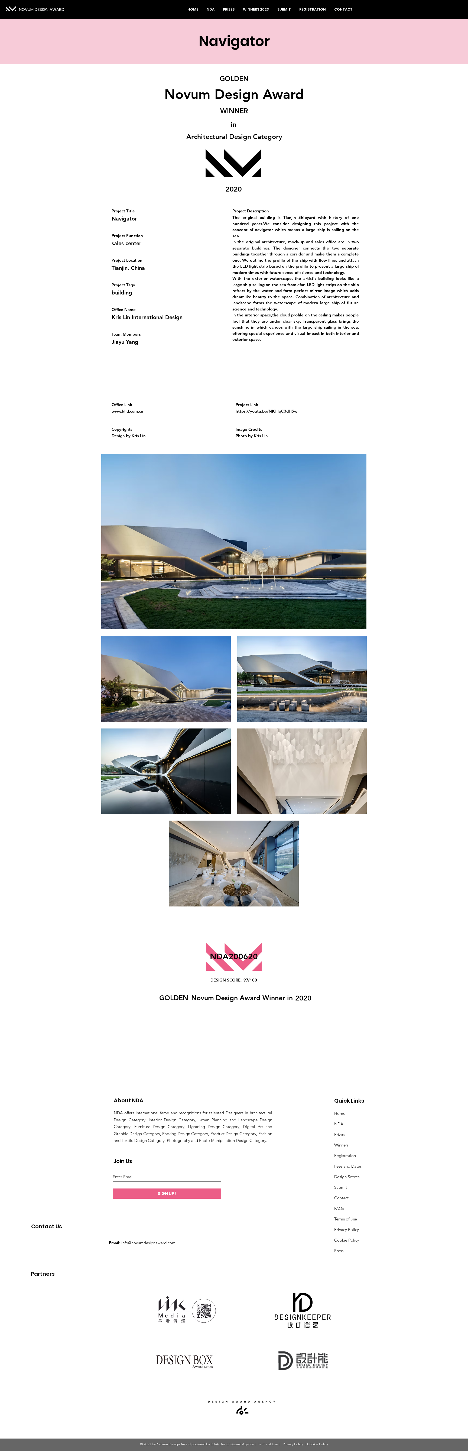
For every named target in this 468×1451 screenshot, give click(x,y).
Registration (345, 1155)
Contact (341, 1197)
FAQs (339, 1208)
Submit (340, 1187)
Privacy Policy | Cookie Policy (305, 1444)
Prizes (339, 1134)
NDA (338, 1123)
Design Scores (346, 1176)
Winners (341, 1145)
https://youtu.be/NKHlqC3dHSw (266, 411)
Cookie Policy (346, 1240)
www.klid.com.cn (127, 411)
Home (339, 1113)
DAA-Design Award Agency (232, 1444)
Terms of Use (345, 1219)
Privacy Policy (346, 1229)
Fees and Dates (348, 1166)
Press (338, 1250)
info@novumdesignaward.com (148, 1242)
